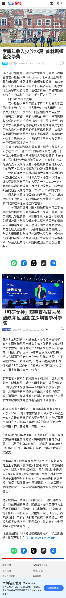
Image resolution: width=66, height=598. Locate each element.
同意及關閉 (53, 588)
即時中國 (7, 330)
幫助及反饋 (38, 570)
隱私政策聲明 (8, 576)
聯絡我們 (6, 565)
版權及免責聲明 (40, 565)
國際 (5, 63)
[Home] (14, 3)
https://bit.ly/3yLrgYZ (44, 537)
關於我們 (6, 570)
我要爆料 (37, 576)
